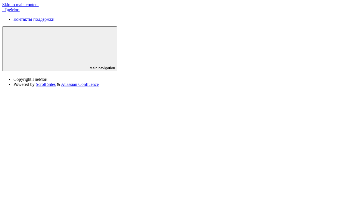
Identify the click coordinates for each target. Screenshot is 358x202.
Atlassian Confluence (80, 84)
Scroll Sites (46, 84)
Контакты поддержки (34, 19)
